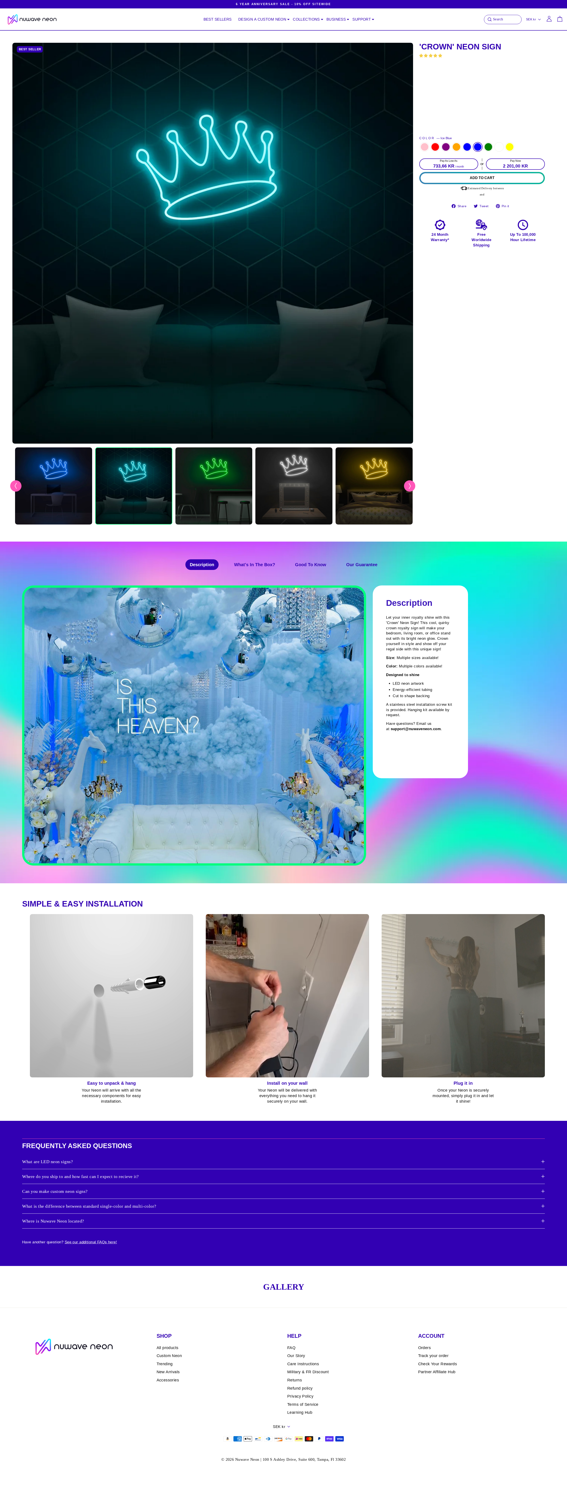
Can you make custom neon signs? (55, 1191)
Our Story (296, 1355)
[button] (431, 56)
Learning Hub (299, 1412)
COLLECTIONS (306, 19)
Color (435, 138)
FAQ (291, 1348)
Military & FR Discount (308, 1372)
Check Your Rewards (437, 1364)
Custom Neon (169, 1355)
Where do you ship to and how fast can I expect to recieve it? (80, 1176)
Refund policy (300, 1388)
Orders (424, 1348)
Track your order (433, 1355)
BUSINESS (336, 19)
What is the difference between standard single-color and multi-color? (89, 1206)
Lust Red (435, 146)
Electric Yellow (509, 146)
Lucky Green (488, 146)
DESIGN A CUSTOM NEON (262, 19)
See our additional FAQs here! (91, 1242)
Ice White (499, 146)
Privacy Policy (300, 1396)
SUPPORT (361, 19)
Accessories (168, 1380)
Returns (294, 1380)
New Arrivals (168, 1372)
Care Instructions (303, 1364)
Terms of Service (302, 1404)
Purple (445, 146)
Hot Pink (424, 146)
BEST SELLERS (218, 19)
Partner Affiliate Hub (437, 1372)
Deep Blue (467, 146)
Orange (456, 146)
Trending (165, 1364)
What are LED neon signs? (47, 1161)
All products (168, 1348)
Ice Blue (477, 146)
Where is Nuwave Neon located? (53, 1221)
